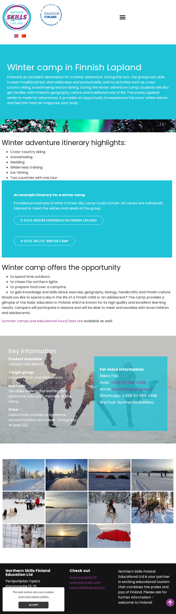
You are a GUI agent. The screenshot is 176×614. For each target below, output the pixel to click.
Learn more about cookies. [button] (33, 596)
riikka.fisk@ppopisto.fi (132, 389)
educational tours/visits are (60, 321)
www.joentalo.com (85, 582)
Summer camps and (19, 321)
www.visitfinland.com (87, 587)
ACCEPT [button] (33, 605)
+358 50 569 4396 (128, 382)
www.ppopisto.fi (83, 577)
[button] (122, 17)
